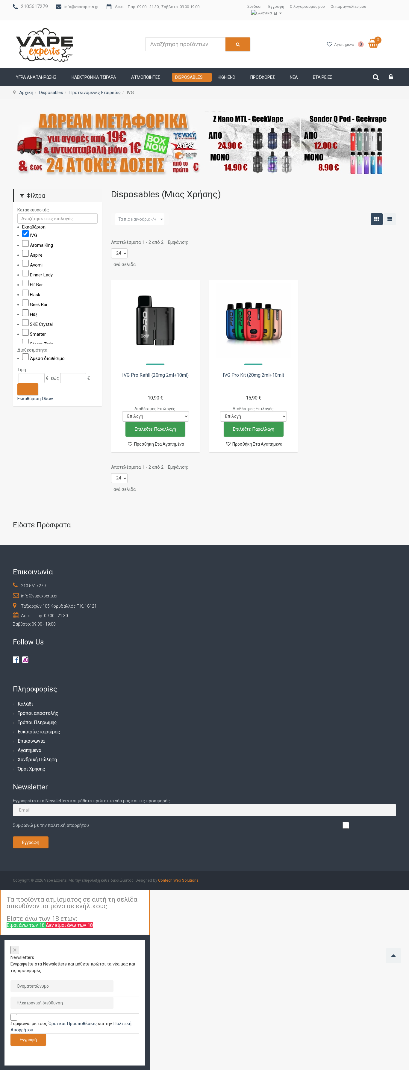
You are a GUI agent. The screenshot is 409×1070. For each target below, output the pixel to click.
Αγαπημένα (29, 750)
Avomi (36, 265)
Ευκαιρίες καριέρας (39, 732)
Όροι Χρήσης (31, 769)
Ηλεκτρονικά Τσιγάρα (94, 77)
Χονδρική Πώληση (37, 759)
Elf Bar (36, 284)
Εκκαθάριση (34, 227)
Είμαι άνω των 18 (26, 925)
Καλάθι (25, 704)
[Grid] (377, 219)
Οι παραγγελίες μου (348, 6)
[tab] (57, 210)
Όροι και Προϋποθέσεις (73, 1023)
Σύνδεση (255, 6)
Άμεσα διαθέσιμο (47, 358)
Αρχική (26, 92)
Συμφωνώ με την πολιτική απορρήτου (51, 825)
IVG (33, 235)
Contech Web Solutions (178, 880)
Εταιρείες (322, 77)
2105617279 (34, 6)
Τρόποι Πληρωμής (37, 722)
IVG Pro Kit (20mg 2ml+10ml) (253, 375)
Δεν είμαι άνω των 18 (69, 925)
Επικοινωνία (31, 741)
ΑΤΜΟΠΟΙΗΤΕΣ (145, 77)
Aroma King (41, 245)
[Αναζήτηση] (27, 389)
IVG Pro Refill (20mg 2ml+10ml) (155, 375)
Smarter (38, 334)
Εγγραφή (276, 6)
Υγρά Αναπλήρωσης (36, 77)
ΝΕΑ (294, 77)
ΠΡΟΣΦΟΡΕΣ (262, 77)
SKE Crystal (41, 324)
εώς (55, 378)
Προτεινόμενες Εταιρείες (95, 92)
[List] (390, 219)
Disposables (189, 77)
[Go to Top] (393, 955)
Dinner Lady (41, 275)
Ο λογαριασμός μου (307, 6)
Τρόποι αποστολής (38, 713)
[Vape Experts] (45, 44)
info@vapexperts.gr (81, 6)
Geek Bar (39, 304)
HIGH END (226, 77)
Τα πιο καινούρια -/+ (137, 219)
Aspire (36, 255)
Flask (35, 294)
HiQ (33, 314)
